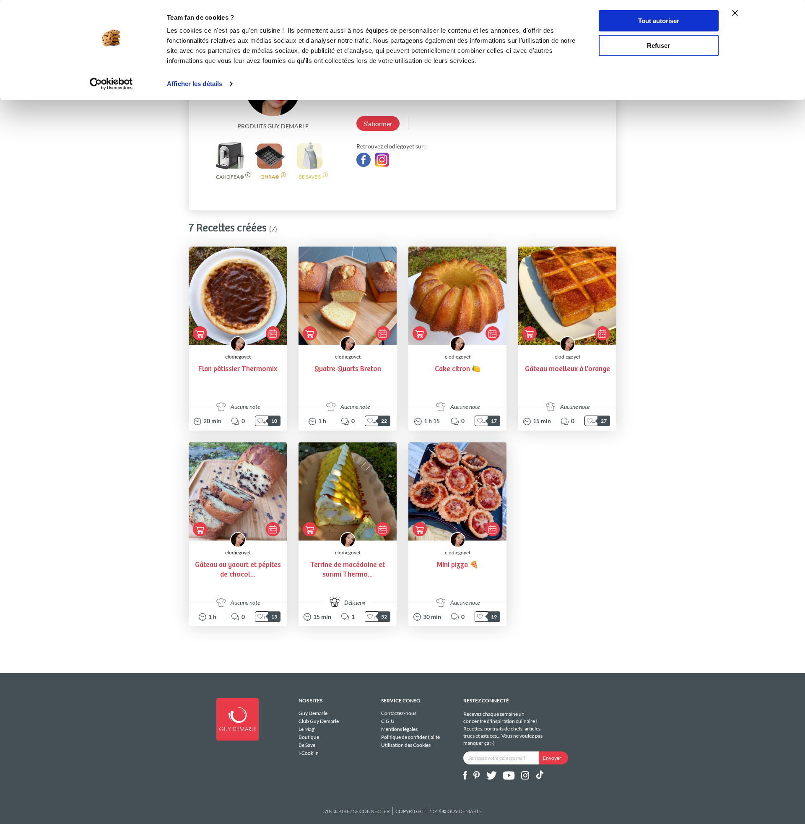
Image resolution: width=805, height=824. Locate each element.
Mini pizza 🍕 (457, 565)
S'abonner (378, 123)
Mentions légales (399, 729)
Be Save (307, 745)
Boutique (309, 737)
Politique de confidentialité (410, 737)
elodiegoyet (238, 357)
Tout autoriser (658, 20)
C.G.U (388, 721)
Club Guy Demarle (319, 721)
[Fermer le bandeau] (735, 13)
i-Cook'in (309, 753)
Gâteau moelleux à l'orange (567, 369)
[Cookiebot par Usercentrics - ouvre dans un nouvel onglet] (111, 84)
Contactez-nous (398, 713)
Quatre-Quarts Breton (347, 369)
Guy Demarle (313, 713)
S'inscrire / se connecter (356, 811)
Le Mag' (307, 729)
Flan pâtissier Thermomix (237, 369)
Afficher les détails (194, 83)
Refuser (658, 45)
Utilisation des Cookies (406, 745)
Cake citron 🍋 (457, 369)
